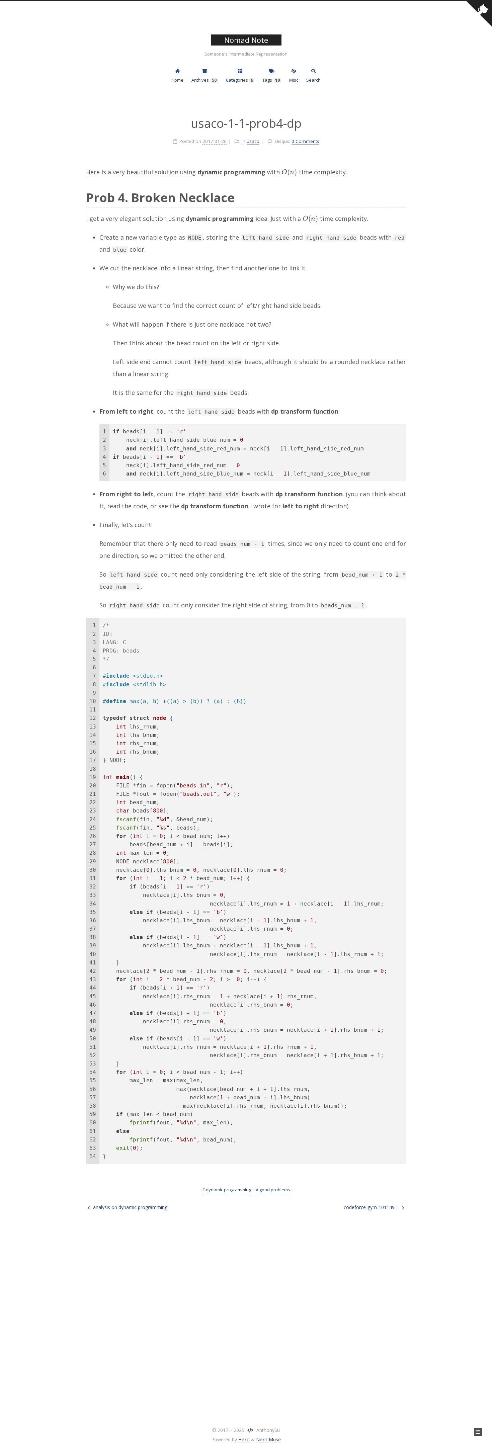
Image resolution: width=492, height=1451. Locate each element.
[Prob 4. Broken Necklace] (400, 196)
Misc (293, 80)
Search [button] (313, 80)
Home (177, 80)
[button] (478, 1432)
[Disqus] (246, 1315)
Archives (204, 80)
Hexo (244, 1439)
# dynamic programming (226, 1190)
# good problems (273, 1190)
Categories (239, 80)
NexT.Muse (268, 1439)
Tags (271, 80)
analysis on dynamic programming (129, 1207)
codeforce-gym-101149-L (372, 1207)
